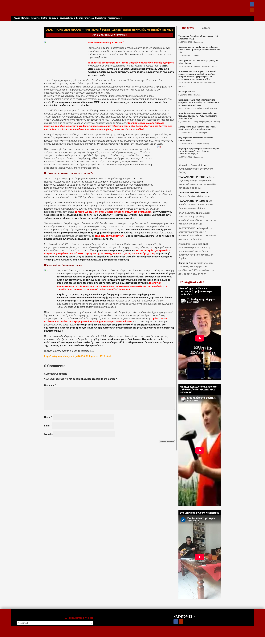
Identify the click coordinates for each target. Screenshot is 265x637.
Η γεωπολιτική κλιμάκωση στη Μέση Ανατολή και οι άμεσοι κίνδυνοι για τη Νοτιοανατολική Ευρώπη (195, 251)
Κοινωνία (35, 18)
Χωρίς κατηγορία (200, 133)
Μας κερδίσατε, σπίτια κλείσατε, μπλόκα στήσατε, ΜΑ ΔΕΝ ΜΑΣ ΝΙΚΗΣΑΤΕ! (198, 389)
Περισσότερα (114, 18)
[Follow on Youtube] (252, 10)
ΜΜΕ (109, 34)
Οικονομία (53, 18)
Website (48, 434)
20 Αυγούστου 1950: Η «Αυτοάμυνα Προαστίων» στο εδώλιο (195, 204)
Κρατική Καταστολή (85, 18)
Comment (50, 385)
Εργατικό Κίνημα (67, 18)
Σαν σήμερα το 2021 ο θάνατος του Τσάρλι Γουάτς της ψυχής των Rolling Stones (197, 128)
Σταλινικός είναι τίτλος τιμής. (194, 196)
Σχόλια (206, 27)
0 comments (120, 34)
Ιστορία (215, 66)
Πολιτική (25, 18)
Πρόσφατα (188, 27)
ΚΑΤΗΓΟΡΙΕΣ (182, 616)
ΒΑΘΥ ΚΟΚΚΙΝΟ (186, 213)
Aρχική (17, 18)
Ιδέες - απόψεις (210, 82)
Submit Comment (167, 442)
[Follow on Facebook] (252, 4)
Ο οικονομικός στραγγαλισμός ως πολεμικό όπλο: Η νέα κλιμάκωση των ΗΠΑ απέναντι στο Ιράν (199, 50)
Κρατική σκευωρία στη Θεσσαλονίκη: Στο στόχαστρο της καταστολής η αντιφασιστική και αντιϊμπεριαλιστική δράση (199, 102)
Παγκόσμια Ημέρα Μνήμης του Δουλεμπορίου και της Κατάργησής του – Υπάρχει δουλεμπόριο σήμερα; (198, 151)
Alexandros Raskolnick (190, 165)
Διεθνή (44, 18)
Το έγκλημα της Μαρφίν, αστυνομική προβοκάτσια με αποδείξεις (196, 291)
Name (48, 417)
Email (48, 425)
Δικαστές (197, 66)
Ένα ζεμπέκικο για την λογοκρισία (199, 512)
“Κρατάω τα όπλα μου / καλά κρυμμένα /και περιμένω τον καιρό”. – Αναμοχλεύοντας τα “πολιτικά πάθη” (197, 116)
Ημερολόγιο (100, 18)
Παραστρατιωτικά (186, 91)
